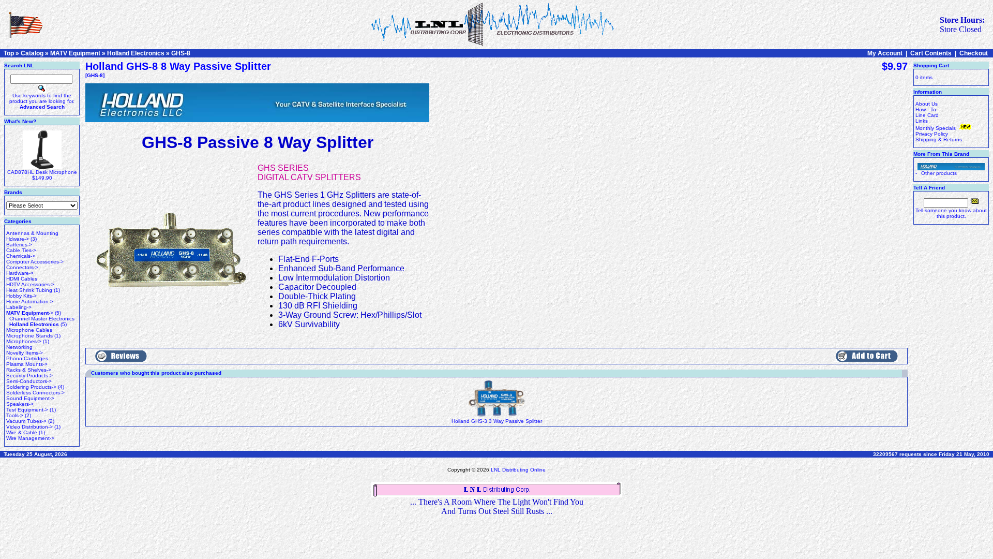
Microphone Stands (29, 336)
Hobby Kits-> (21, 296)
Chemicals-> (20, 256)
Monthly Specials (936, 128)
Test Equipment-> (27, 410)
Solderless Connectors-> (35, 392)
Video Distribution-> (29, 427)
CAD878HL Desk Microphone (42, 172)
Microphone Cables (29, 330)
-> (29, 313)
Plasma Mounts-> (27, 364)
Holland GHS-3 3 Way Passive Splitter (497, 421)
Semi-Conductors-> (29, 381)
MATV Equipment (75, 53)
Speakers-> (20, 404)
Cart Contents (931, 53)
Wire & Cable (21, 432)
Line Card (927, 115)
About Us (926, 104)
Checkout (973, 53)
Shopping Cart (931, 65)
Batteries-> (19, 244)
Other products (939, 173)
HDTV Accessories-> (30, 284)
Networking (19, 347)
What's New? (20, 121)
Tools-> (14, 415)
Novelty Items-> (24, 353)
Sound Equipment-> (30, 398)
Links (921, 121)
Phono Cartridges (27, 358)
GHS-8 (180, 53)
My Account (884, 53)
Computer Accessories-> (35, 261)
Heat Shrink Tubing (29, 290)
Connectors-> (22, 267)
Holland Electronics (135, 53)
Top (9, 53)
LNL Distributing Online (518, 470)
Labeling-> (19, 307)
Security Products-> (29, 375)
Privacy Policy (931, 134)
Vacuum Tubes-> (26, 421)
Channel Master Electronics (41, 318)
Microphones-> (23, 341)
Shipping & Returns (938, 139)
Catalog (32, 53)
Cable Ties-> (21, 250)
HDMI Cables (21, 279)
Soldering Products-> (31, 387)
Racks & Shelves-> (28, 370)
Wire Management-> (30, 438)
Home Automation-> (29, 301)
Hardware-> (20, 273)
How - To (925, 109)
